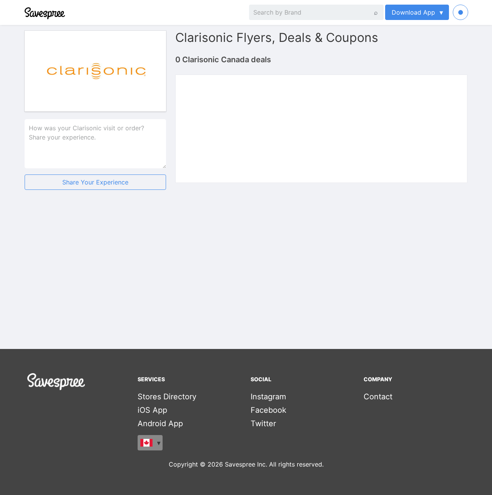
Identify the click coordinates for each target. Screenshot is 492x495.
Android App (160, 423)
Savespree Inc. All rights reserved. (274, 464)
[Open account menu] (460, 12)
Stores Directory (167, 396)
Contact (378, 396)
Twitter (263, 423)
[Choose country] (150, 442)
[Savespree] (25, 12)
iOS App (152, 410)
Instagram (268, 396)
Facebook (268, 410)
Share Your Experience (95, 182)
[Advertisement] (95, 256)
